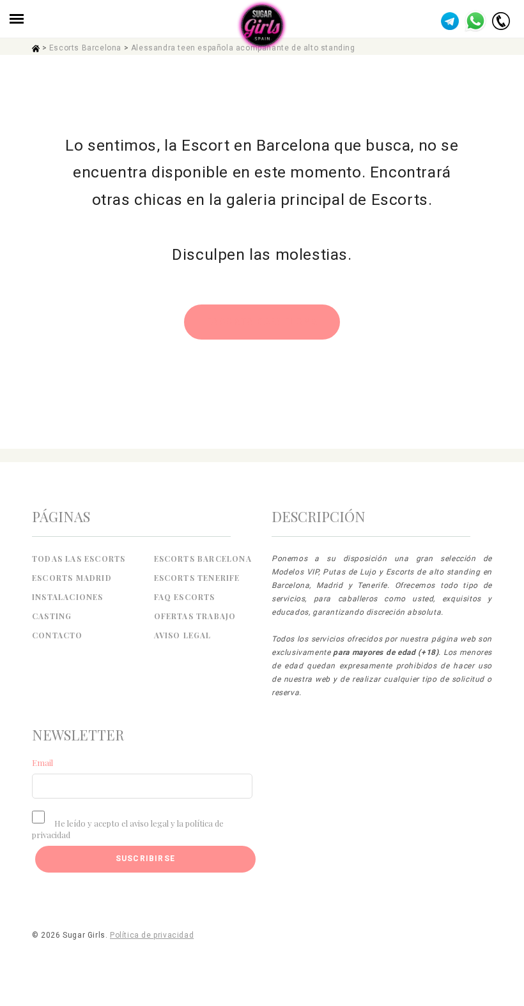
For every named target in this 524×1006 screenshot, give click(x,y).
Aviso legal (183, 635)
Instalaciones (68, 597)
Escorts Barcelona (85, 47)
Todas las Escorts (78, 558)
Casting (52, 616)
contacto (57, 635)
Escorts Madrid (72, 578)
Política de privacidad (152, 935)
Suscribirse (145, 858)
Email (42, 762)
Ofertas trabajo (195, 616)
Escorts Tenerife (197, 578)
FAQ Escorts (184, 597)
